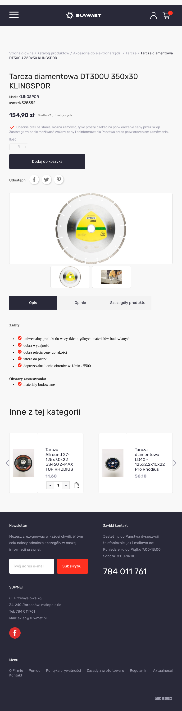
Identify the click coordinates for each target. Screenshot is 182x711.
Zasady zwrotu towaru (105, 670)
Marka (13, 97)
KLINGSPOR (28, 96)
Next (175, 463)
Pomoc (34, 670)
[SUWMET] (91, 15)
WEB (164, 699)
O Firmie (16, 670)
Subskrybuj (72, 566)
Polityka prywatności (63, 670)
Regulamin (138, 670)
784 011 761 (125, 571)
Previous (7, 463)
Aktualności (163, 670)
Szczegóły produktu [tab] (128, 302)
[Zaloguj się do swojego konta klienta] (153, 15)
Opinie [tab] (80, 302)
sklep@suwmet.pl (32, 618)
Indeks (14, 103)
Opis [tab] (33, 302)
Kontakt (15, 675)
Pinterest (59, 179)
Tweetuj (46, 179)
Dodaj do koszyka (47, 161)
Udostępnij (34, 179)
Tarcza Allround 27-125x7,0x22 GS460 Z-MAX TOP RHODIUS (59, 459)
